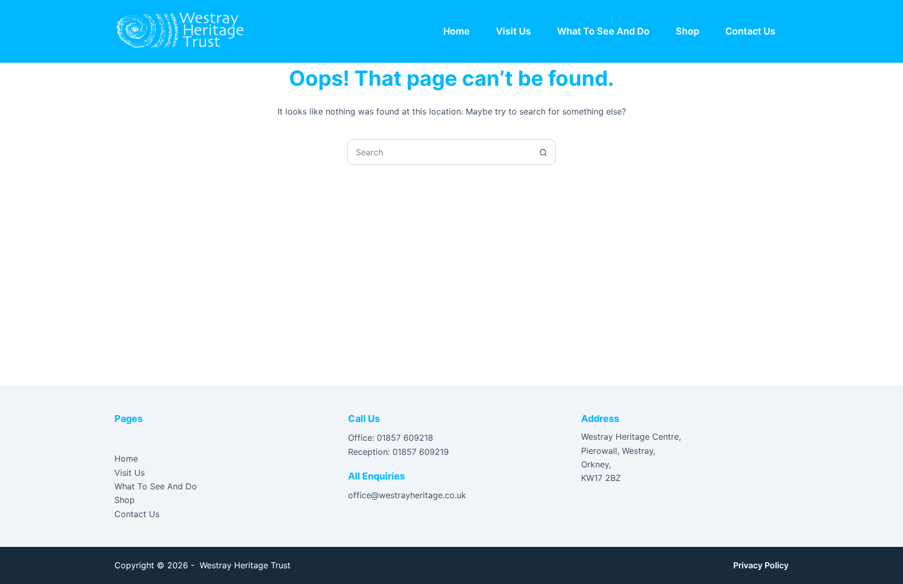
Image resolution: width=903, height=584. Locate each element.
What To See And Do (603, 31)
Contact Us (750, 31)
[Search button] (543, 152)
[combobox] (439, 152)
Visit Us (513, 31)
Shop (687, 31)
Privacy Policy (761, 565)
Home (456, 31)
